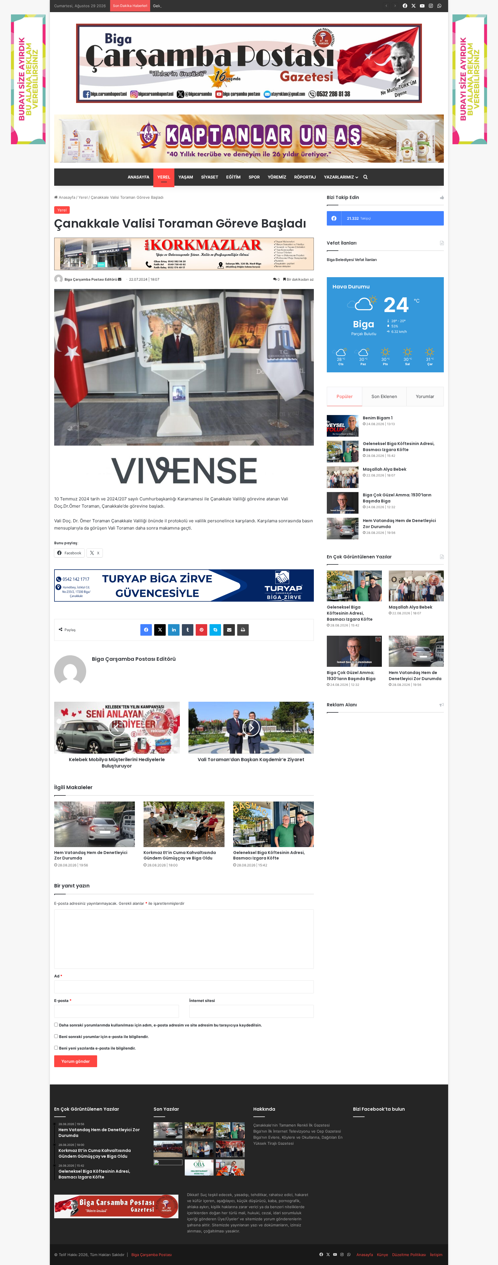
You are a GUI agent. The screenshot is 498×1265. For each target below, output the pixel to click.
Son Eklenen (384, 396)
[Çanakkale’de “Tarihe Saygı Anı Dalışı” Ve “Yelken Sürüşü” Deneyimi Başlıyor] (168, 1149)
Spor (254, 176)
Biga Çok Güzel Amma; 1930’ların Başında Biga (351, 676)
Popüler (345, 396)
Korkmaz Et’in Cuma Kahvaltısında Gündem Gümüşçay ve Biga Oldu (180, 855)
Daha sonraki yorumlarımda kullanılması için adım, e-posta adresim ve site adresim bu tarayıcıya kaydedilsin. (160, 1025)
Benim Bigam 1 (378, 418)
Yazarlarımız (339, 176)
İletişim (436, 1254)
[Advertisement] (385, 767)
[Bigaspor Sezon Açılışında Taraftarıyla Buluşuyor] (168, 1167)
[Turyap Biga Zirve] (184, 585)
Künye (382, 1254)
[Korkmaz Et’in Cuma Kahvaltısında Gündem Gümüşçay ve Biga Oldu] (184, 824)
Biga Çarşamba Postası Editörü (91, 279)
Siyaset (209, 176)
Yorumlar (425, 396)
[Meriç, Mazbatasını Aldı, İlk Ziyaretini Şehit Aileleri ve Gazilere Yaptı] (230, 1149)
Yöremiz (277, 176)
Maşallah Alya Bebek (384, 469)
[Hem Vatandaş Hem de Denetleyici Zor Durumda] (94, 824)
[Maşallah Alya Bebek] (343, 477)
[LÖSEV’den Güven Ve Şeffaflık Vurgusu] (230, 1167)
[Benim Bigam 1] (343, 426)
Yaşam (185, 176)
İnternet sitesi (202, 1000)
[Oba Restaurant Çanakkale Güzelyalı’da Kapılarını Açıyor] (199, 1167)
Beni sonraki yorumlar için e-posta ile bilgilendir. (104, 1036)
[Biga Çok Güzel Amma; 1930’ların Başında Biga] (343, 503)
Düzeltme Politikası (409, 1254)
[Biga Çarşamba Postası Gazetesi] (249, 63)
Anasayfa (138, 176)
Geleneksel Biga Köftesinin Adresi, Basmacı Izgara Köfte (203, 5)
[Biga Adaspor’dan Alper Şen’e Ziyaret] (199, 1149)
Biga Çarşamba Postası (151, 1254)
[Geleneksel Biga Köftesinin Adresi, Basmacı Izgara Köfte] (273, 824)
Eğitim (233, 176)
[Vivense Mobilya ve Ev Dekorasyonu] (184, 470)
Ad (58, 976)
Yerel (163, 176)
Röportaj (305, 176)
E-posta (62, 1000)
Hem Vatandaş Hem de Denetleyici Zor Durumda (90, 855)
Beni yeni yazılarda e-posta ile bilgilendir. (97, 1048)
